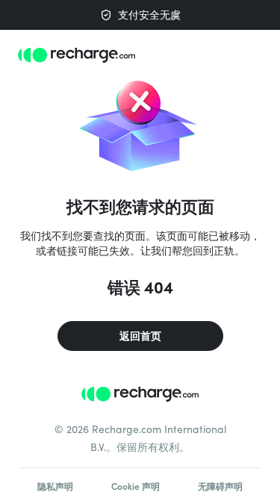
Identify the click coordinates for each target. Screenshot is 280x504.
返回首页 (140, 336)
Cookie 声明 (135, 486)
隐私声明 (55, 486)
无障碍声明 (220, 486)
